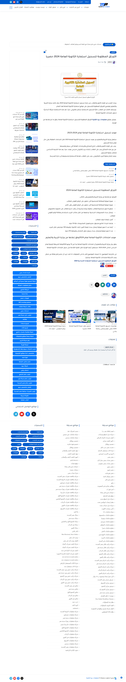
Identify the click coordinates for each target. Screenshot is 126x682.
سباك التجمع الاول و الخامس (69, 521)
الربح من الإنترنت (18, 236)
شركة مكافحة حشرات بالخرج (24, 332)
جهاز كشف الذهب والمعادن (70, 450)
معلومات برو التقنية (99, 120)
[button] (108, 284)
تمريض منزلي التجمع (108, 586)
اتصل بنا (80, 2)
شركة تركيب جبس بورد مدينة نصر (68, 573)
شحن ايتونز (110, 470)
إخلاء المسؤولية (40, 2)
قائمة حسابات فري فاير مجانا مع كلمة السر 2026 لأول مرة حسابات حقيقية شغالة (18, 162)
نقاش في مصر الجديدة (71, 586)
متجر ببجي (110, 457)
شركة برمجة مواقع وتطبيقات (25, 336)
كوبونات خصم (25, 298)
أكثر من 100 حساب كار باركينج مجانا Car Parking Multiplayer (18, 173)
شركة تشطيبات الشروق (71, 640)
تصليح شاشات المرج (108, 538)
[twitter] (21, 2)
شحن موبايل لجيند (108, 476)
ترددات (24, 253)
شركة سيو (25, 366)
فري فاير (62, 7)
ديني (16, 257)
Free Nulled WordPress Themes (105, 599)
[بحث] (11, 7)
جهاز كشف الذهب (73, 454)
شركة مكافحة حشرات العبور (70, 505)
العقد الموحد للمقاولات (107, 605)
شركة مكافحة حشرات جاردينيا (69, 492)
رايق (112, 483)
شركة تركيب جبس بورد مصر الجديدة (67, 569)
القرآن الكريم (19, 7)
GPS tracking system (25, 302)
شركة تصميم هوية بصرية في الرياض (25, 281)
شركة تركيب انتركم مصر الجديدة (104, 560)
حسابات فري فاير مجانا (107, 492)
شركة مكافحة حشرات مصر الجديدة (67, 476)
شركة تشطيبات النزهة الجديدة (69, 611)
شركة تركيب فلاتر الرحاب (106, 550)
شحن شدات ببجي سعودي (106, 463)
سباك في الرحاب (73, 525)
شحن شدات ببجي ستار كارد (105, 460)
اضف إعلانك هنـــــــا (108, 431)
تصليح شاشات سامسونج (106, 515)
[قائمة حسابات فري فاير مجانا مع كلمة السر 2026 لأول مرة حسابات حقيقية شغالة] (32, 160)
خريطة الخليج (25, 290)
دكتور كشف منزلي (108, 441)
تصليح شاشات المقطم (107, 525)
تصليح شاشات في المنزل (106, 541)
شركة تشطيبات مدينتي (71, 644)
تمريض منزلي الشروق (107, 583)
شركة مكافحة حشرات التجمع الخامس (67, 499)
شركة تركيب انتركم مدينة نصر (105, 563)
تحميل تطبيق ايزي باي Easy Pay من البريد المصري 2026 (18, 206)
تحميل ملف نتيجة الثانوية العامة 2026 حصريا (100, 176)
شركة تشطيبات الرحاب (71, 634)
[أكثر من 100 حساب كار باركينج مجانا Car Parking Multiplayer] (32, 172)
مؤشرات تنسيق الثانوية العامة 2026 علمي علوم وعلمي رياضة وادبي (93, 171)
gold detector (74, 460)
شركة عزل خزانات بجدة (107, 505)
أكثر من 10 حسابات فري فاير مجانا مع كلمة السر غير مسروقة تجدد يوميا (18, 117)
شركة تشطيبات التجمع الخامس (69, 631)
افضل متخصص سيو (24, 277)
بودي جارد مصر (73, 537)
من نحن (49, 2)
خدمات (25, 257)
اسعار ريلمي (25, 370)
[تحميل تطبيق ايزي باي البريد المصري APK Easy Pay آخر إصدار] (32, 194)
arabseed (75, 608)
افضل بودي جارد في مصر (70, 541)
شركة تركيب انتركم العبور (106, 573)
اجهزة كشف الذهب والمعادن (69, 457)
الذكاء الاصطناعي (32, 236)
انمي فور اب (110, 489)
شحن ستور (110, 467)
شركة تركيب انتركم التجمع (106, 567)
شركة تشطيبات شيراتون (71, 615)
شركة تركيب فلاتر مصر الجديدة (105, 544)
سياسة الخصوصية (71, 2)
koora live (25, 294)
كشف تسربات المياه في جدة (69, 550)
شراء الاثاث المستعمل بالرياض (69, 563)
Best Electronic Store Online (70, 534)
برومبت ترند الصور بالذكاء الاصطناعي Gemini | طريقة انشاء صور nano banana (18, 128)
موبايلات (34, 265)
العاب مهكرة (25, 400)
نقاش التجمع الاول (72, 592)
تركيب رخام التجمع (24, 374)
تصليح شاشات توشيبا (107, 518)
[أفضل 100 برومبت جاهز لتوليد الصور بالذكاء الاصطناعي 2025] (32, 149)
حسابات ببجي (25, 311)
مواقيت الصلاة (29, 7)
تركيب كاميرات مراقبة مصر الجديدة (24, 391)
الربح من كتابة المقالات (30, 249)
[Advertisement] (63, 28)
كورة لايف (25, 357)
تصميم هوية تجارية (72, 444)
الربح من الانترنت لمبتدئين (106, 454)
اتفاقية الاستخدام (58, 2)
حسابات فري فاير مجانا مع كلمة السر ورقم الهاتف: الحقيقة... (82, 44)
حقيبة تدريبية (25, 396)
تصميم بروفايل (109, 444)
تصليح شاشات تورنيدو (107, 521)
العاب (16, 249)
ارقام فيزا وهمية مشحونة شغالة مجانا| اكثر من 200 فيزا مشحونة (18, 139)
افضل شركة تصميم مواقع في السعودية (102, 608)
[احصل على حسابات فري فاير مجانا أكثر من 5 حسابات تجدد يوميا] (32, 216)
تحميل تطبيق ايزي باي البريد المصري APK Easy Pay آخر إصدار (18, 195)
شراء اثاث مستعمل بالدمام (106, 450)
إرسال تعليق (109, 347)
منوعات (86, 7)
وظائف (25, 319)
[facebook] (17, 2)
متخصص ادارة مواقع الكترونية (24, 353)
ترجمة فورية (24, 345)
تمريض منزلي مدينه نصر (107, 592)
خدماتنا (87, 2)
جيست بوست (40, 7)
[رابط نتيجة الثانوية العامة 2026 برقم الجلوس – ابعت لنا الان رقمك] (32, 183)
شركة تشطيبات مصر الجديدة (69, 647)
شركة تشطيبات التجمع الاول (70, 627)
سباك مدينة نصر (73, 518)
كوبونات (25, 261)
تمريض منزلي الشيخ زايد (106, 589)
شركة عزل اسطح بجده (107, 499)
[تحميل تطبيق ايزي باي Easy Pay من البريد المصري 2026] (32, 205)
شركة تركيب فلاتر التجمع (106, 554)
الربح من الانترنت (74, 7)
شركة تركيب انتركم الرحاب (106, 570)
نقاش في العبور (73, 598)
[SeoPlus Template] (115, 678)
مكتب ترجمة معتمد (25, 306)
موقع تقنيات (74, 463)
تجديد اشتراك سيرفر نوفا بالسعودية (25, 349)
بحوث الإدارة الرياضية (71, 650)
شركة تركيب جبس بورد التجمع (69, 576)
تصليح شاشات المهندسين (106, 534)
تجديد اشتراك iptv (73, 431)
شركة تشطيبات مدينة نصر (70, 618)
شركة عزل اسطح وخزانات (106, 434)
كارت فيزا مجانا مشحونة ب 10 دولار (103, 576)
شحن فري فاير (109, 479)
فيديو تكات (24, 328)
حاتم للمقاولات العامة (24, 285)
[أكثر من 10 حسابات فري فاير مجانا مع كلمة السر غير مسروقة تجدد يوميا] (32, 116)
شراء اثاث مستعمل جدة (71, 566)
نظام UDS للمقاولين (108, 612)
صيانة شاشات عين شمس (70, 434)
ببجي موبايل (33, 253)
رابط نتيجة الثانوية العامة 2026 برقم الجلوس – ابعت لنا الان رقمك (18, 184)
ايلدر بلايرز (75, 531)
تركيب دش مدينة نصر (24, 315)
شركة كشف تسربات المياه (70, 544)
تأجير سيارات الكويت (108, 508)
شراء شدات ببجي (24, 273)
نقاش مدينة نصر (73, 589)
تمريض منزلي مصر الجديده (106, 579)
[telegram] (11, 2)
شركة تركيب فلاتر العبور (107, 557)
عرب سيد (75, 602)
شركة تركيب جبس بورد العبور (69, 582)
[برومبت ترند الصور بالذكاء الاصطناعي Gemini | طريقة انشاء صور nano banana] (32, 127)
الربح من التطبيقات (31, 245)
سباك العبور (74, 528)
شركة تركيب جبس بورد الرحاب (69, 579)
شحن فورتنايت (109, 473)
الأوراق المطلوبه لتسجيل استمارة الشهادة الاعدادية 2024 (95, 261)
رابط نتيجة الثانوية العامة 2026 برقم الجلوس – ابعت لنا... (96, 182)
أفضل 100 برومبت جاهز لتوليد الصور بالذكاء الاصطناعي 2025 (18, 150)
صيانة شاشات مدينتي (71, 438)
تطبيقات (15, 253)
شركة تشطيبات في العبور (70, 637)
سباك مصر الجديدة (72, 515)
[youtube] (14, 2)
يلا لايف (76, 512)
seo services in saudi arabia (70, 557)
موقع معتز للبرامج (108, 496)
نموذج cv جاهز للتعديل (107, 596)
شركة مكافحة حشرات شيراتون (69, 483)
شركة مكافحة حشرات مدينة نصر (68, 486)
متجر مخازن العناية (24, 362)
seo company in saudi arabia (70, 560)
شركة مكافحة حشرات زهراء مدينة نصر (67, 489)
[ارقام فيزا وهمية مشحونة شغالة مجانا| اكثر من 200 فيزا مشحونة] (32, 138)
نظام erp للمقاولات (108, 602)
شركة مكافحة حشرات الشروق (69, 508)
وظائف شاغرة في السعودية (106, 486)
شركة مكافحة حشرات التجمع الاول (68, 495)
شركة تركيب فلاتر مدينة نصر (105, 547)
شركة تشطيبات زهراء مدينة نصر (68, 621)
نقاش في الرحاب (73, 595)
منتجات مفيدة (74, 470)
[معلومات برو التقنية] (104, 5)
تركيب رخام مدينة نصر (24, 379)
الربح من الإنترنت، (31, 241)
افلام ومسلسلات (20, 232)
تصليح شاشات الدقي (107, 531)
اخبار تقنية (34, 232)
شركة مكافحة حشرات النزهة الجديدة (67, 479)
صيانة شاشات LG (108, 512)
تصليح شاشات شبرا (108, 528)
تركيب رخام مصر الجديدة (24, 383)
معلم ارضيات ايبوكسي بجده (106, 502)
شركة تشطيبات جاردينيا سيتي (69, 624)
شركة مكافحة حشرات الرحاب (69, 502)
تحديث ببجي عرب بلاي (107, 447)
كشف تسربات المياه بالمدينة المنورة (67, 553)
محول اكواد (52, 7)
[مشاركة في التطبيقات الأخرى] (91, 284)
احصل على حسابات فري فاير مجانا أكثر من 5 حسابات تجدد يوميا (18, 217)
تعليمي (113, 52)
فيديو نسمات (25, 323)
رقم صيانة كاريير (25, 340)
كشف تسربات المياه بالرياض (105, 438)
